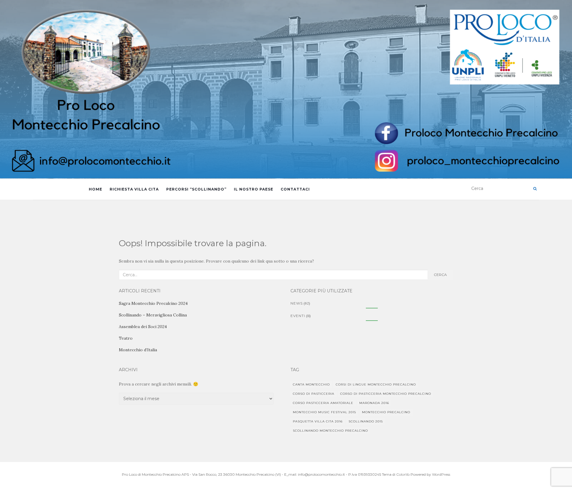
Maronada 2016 (374, 403)
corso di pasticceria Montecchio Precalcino (385, 394)
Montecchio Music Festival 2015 (324, 412)
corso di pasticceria (313, 394)
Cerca (440, 274)
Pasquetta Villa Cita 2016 (318, 421)
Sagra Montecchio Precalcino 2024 (153, 303)
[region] (286, 89)
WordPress (441, 474)
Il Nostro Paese (253, 189)
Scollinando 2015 (366, 421)
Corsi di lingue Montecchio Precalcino (376, 384)
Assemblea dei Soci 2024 (143, 326)
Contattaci (295, 189)
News (296, 303)
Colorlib (403, 474)
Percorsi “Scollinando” (196, 189)
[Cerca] (535, 188)
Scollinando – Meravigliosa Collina (153, 315)
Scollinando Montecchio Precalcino (330, 431)
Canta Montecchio (311, 384)
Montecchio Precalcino (386, 412)
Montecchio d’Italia (138, 349)
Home (95, 189)
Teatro (126, 338)
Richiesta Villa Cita (134, 189)
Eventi (297, 315)
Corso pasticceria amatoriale (323, 403)
